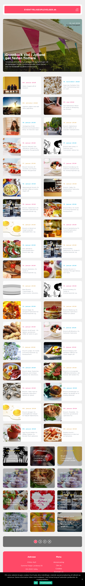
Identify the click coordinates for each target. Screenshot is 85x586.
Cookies (59, 569)
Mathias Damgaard (73, 25)
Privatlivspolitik (46, 583)
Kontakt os (58, 572)
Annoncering (58, 562)
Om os (58, 565)
